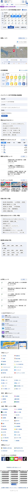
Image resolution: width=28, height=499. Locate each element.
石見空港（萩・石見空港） (8, 206)
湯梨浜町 (21, 250)
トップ (3, 4)
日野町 (12, 254)
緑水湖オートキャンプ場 (7, 130)
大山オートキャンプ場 (7, 132)
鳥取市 (4, 245)
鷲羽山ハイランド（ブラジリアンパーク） (10, 232)
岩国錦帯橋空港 (15, 208)
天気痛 (3, 80)
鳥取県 (12, 4)
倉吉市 (8, 250)
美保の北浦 (14, 134)
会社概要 (3, 487)
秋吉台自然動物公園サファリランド (9, 230)
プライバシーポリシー (13, 487)
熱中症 (3, 77)
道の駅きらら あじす (6, 223)
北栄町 (8, 252)
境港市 (12, 250)
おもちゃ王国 (20, 230)
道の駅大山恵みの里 (16, 132)
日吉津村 (13, 252)
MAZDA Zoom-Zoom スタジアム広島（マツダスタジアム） (14, 219)
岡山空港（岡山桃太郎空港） (8, 202)
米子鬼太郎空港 (17, 206)
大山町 (17, 252)
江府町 (17, 254)
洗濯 (3, 83)
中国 (7, 4)
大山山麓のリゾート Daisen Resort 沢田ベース (11, 128)
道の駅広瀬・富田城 (6, 134)
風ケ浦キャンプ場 (17, 130)
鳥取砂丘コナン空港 (6, 208)
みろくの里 (22, 232)
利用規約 (7, 487)
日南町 (8, 254)
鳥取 (5, 152)
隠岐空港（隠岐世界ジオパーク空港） (10, 204)
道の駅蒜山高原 (6, 221)
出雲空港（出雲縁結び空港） (8, 211)
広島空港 (23, 202)
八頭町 (21, 245)
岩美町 (8, 245)
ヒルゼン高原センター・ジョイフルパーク (10, 225)
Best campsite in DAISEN (8, 125)
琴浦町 (4, 252)
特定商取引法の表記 (22, 487)
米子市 (4, 250)
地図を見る (4, 115)
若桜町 (12, 245)
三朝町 (17, 250)
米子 (5, 150)
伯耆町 (4, 254)
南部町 (22, 252)
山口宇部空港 (17, 202)
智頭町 (17, 245)
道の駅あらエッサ (6, 123)
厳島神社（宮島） (13, 221)
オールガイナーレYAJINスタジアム (17, 123)
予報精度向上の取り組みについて (13, 467)
